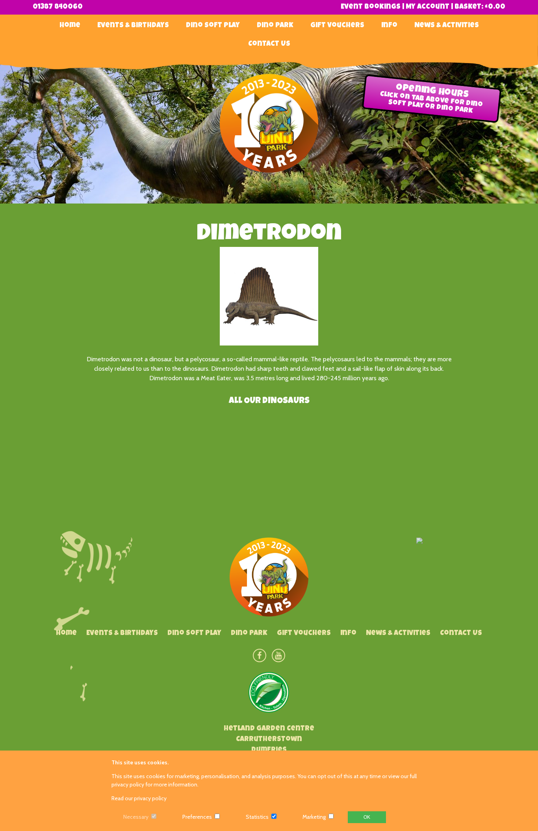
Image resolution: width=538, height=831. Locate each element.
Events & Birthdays (133, 25)
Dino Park (275, 25)
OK (367, 817)
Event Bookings (371, 7)
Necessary (135, 816)
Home (69, 25)
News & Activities (446, 25)
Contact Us (269, 44)
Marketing (314, 816)
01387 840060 (58, 7)
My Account (427, 7)
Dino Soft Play (213, 25)
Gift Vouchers (337, 25)
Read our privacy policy (139, 798)
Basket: (480, 7)
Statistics (257, 816)
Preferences (197, 816)
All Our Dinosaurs (269, 401)
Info (389, 25)
